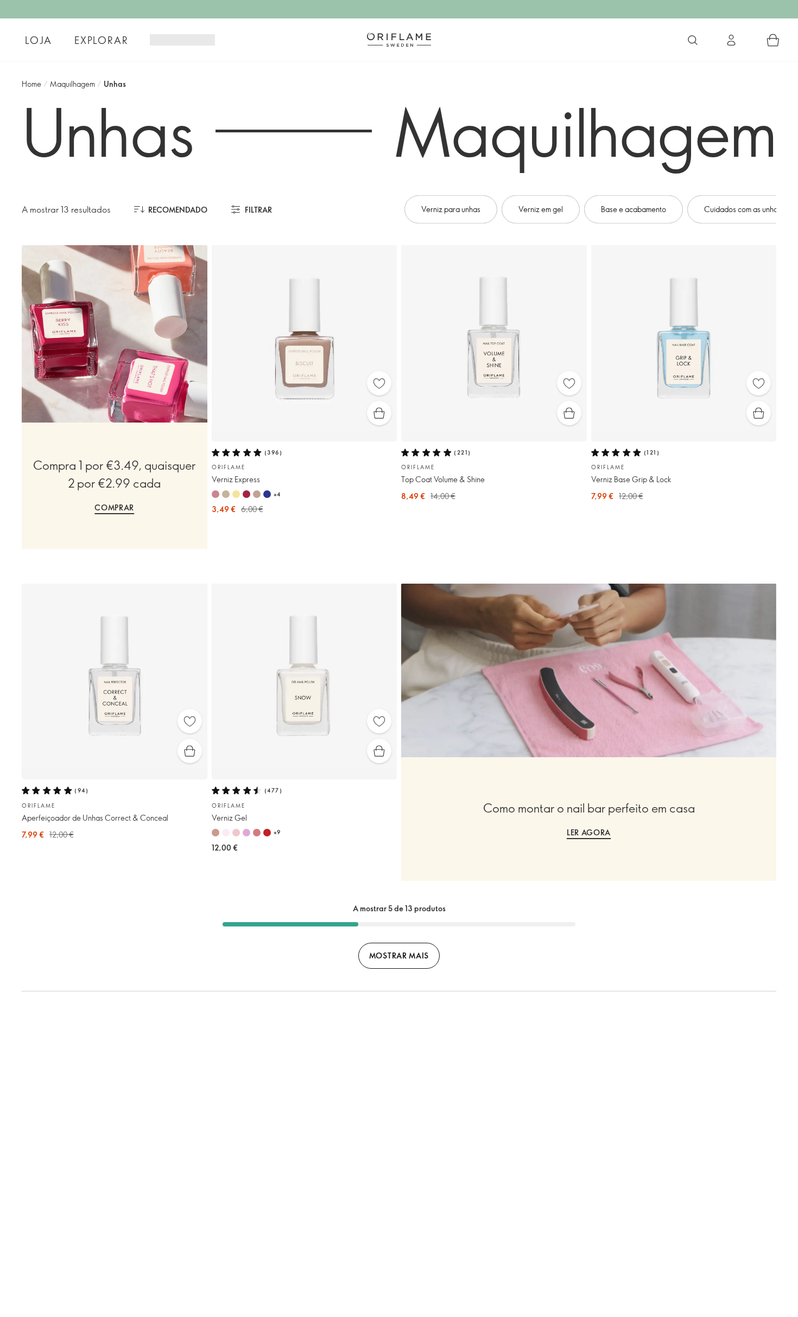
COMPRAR (114, 507)
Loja (38, 40)
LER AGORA (589, 832)
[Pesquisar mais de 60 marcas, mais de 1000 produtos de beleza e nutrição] (693, 40)
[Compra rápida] (379, 413)
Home (31, 84)
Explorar (101, 40)
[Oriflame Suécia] (399, 39)
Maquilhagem (72, 84)
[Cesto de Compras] (773, 40)
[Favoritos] (379, 383)
